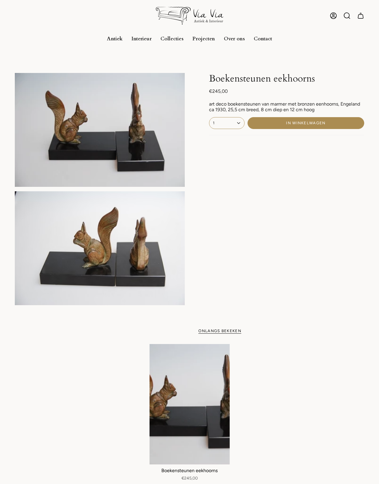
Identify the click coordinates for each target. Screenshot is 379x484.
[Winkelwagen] (360, 15)
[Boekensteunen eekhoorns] (190, 404)
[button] (347, 15)
